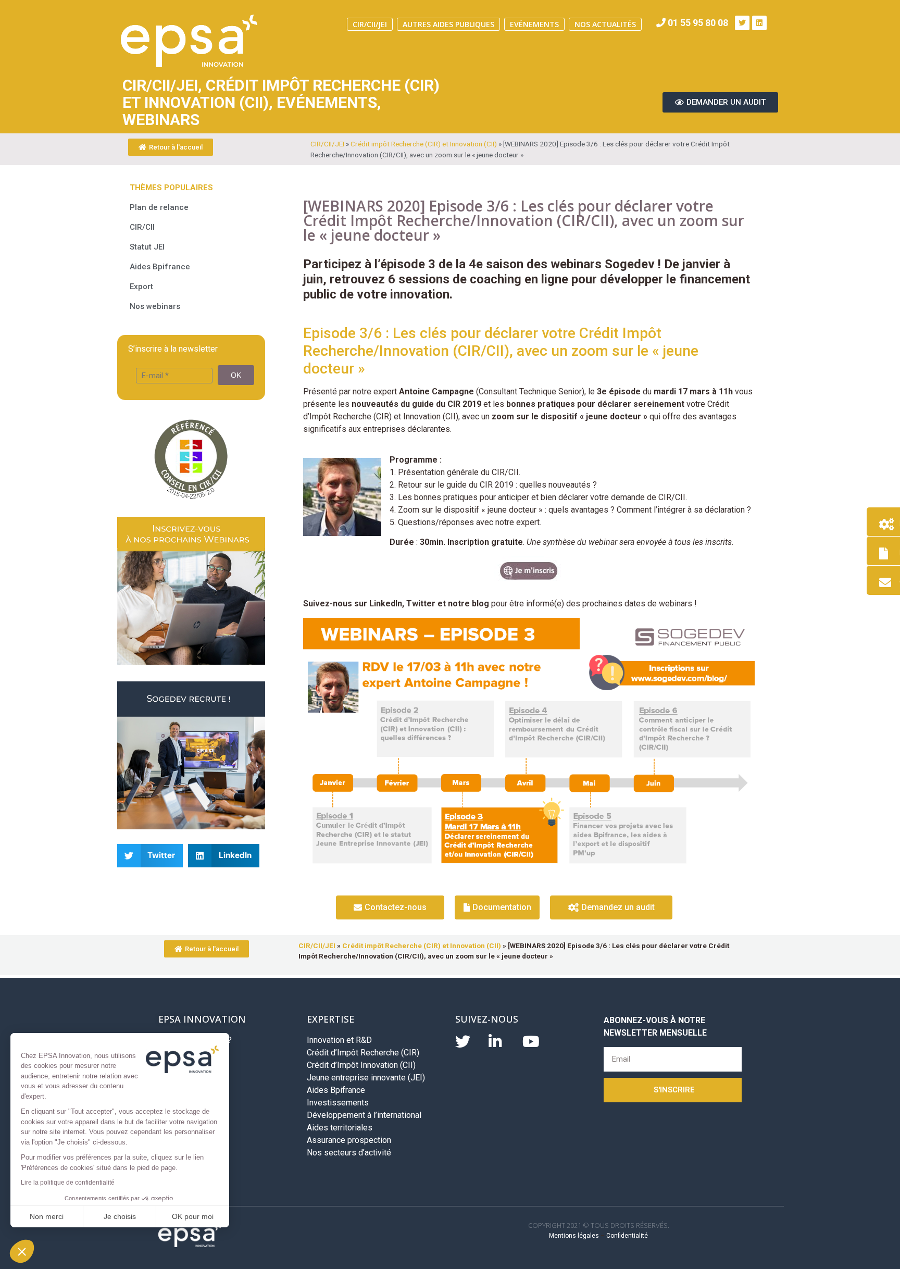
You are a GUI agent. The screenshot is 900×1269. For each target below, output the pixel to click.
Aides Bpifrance (336, 1090)
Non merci (47, 1216)
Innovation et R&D (339, 1040)
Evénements (534, 24)
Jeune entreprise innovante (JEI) (366, 1078)
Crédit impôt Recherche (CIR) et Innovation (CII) (424, 144)
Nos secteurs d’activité (349, 1153)
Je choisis (120, 1216)
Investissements (338, 1103)
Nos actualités (605, 24)
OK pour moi (193, 1216)
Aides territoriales (339, 1128)
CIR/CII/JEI (370, 24)
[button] (21, 1251)
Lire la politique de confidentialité (68, 1182)
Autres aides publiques (448, 24)
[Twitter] (742, 23)
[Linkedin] (759, 23)
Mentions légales (574, 1235)
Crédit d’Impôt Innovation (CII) (361, 1065)
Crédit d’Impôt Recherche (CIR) (363, 1053)
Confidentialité (627, 1235)
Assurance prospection (349, 1140)
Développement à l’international (364, 1115)
